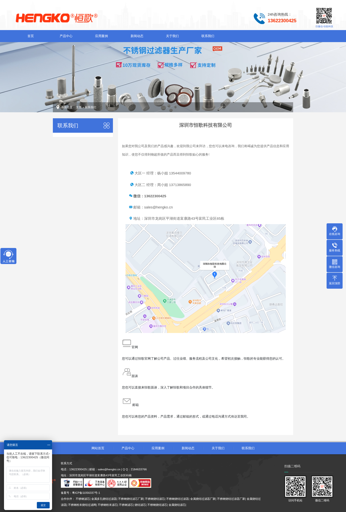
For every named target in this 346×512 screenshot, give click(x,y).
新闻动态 (137, 36)
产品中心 (66, 36)
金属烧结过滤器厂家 (202, 498)
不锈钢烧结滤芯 (155, 498)
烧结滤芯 (140, 504)
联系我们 (207, 36)
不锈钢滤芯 (83, 498)
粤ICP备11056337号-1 (86, 492)
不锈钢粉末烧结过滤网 (82, 504)
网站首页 (98, 448)
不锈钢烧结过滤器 (177, 498)
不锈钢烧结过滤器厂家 (231, 498)
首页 (30, 36)
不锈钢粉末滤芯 (107, 504)
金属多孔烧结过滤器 (104, 498)
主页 (79, 107)
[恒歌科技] (76, 17)
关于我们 (172, 36)
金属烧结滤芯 (177, 504)
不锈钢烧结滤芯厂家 (130, 498)
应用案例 (101, 36)
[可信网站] (140, 486)
